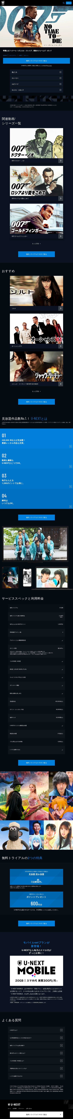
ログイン (69, 3)
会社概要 (15, 1108)
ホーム (9, 1108)
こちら (50, 65)
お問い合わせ (29, 1108)
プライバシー (21, 1108)
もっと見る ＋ (36, 243)
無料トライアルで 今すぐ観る (36, 61)
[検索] (63, 3)
